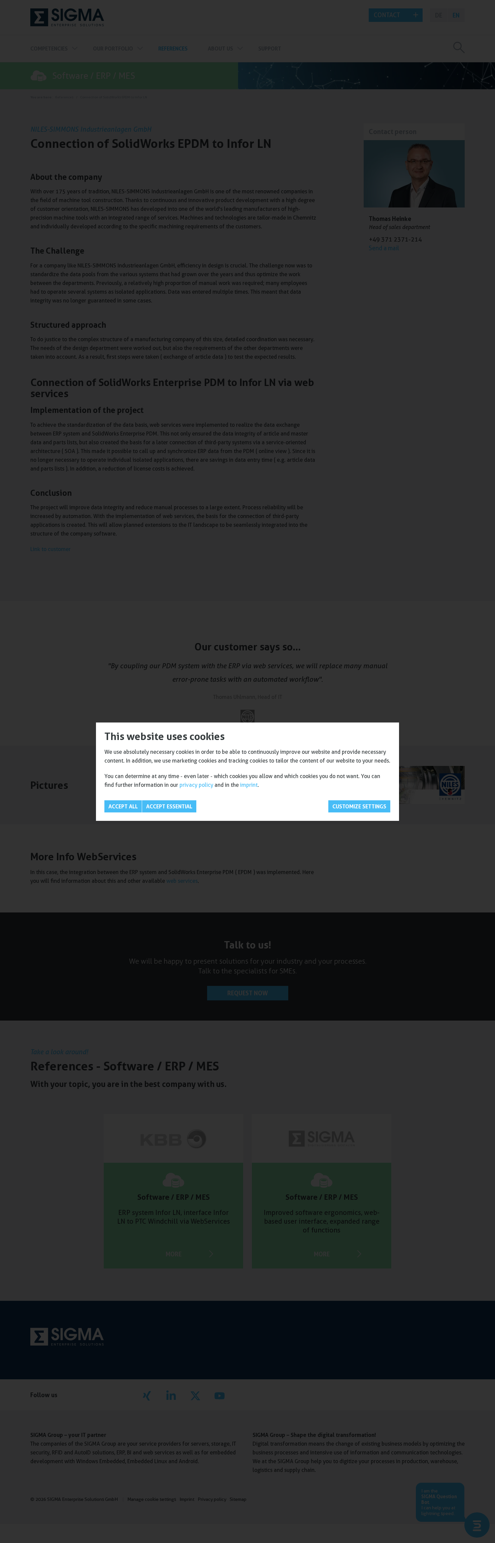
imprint (249, 785)
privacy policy (196, 785)
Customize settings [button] (359, 806)
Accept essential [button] (169, 806)
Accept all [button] (123, 806)
